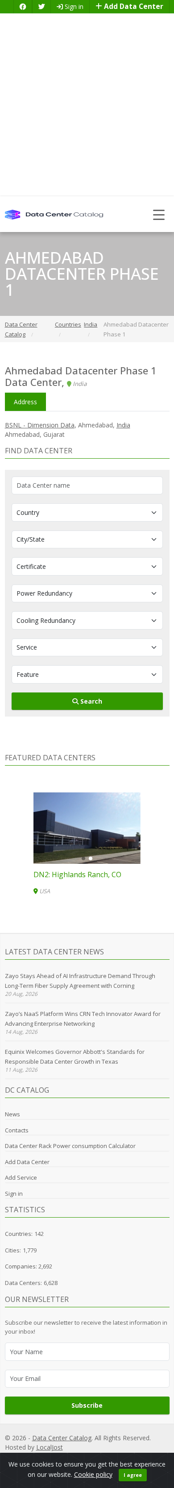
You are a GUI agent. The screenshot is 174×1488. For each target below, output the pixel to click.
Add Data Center (132, 6)
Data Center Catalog (61, 1438)
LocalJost (49, 1447)
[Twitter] (41, 6)
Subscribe (87, 1405)
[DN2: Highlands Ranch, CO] (87, 828)
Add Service (21, 1177)
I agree (133, 1474)
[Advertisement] (87, 105)
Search (90, 701)
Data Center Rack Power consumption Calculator (70, 1146)
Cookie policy (93, 1474)
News (12, 1114)
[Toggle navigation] (159, 214)
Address (25, 402)
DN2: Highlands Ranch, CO (77, 874)
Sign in (73, 6)
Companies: (21, 1266)
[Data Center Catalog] (54, 214)
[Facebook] (23, 6)
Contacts (17, 1130)
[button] (83, 858)
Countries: (19, 1234)
